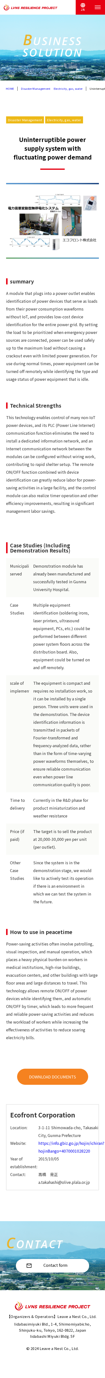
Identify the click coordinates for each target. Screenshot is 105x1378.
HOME (10, 89)
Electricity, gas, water (68, 89)
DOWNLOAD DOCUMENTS (52, 1077)
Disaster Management (35, 89)
